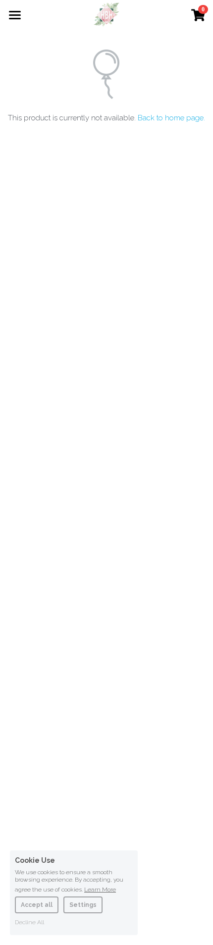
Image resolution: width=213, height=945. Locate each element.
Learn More (100, 889)
